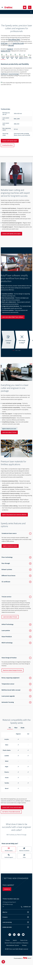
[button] (3, 961)
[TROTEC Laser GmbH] (8, 7)
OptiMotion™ (4, 74)
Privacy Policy (22, 952)
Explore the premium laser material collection (14, 514)
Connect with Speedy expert (9, 140)
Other (24, 857)
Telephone (6, 882)
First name (6, 868)
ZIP (4, 913)
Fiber (15, 728)
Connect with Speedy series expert (11, 233)
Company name (7, 899)
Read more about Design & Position (12, 670)
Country (5, 906)
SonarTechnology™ (14, 74)
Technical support (8, 857)
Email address (6, 877)
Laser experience (6, 924)
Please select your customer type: (11, 889)
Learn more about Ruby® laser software (12, 317)
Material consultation (24, 850)
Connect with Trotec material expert (12, 807)
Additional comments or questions (11, 935)
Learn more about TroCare (9, 432)
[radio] (2, 891)
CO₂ (10, 728)
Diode (22, 728)
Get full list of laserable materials (11, 811)
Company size (6, 902)
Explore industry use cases (9, 428)
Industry (5, 929)
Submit (5, 957)
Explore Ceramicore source (10, 546)
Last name (5, 873)
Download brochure (7, 145)
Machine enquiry (9, 850)
